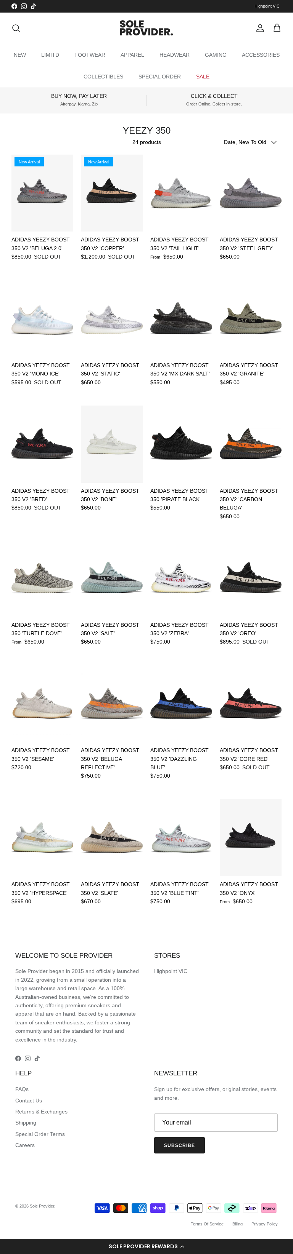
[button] (146, 1246)
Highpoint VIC (267, 6)
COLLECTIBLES (103, 76)
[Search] (16, 28)
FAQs (22, 1089)
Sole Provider (42, 1206)
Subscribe (179, 1145)
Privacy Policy (264, 1224)
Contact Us (28, 1100)
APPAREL (132, 55)
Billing (237, 1224)
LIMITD (50, 55)
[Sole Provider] (146, 28)
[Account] (259, 28)
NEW (20, 55)
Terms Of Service (207, 1224)
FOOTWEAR (89, 55)
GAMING (216, 55)
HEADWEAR (174, 55)
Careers (25, 1145)
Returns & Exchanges (41, 1112)
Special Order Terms (40, 1134)
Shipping (25, 1123)
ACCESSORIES (261, 55)
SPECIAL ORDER (159, 76)
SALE (202, 76)
